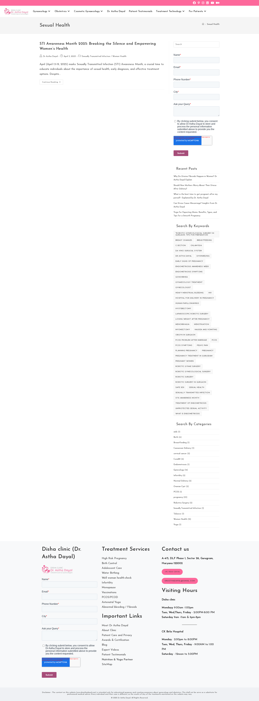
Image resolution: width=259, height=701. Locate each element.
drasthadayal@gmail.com (180, 581)
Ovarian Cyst (179, 486)
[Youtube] (213, 3)
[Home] (203, 24)
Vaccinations (109, 592)
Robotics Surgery (181, 503)
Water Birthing (110, 573)
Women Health (119, 56)
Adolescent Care (112, 568)
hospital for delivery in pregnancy (195, 298)
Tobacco (177, 514)
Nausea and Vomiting (206, 330)
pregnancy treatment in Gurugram (194, 356)
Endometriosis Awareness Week (192, 266)
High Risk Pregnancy (114, 558)
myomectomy (183, 330)
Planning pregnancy (186, 351)
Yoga (176, 525)
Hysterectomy (183, 309)
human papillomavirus (187, 303)
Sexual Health (213, 24)
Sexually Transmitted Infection (96, 56)
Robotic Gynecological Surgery (193, 372)
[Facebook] (195, 3)
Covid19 (177, 459)
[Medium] (217, 3)
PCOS (176, 492)
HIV (210, 293)
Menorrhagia (182, 324)
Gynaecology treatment (189, 282)
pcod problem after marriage (191, 340)
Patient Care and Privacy (117, 635)
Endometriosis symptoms (189, 272)
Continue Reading (52, 83)
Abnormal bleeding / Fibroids (119, 607)
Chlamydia (196, 245)
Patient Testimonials (114, 654)
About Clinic (109, 630)
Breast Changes (184, 240)
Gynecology (179, 470)
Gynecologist (183, 287)
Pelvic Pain (202, 345)
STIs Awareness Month (187, 398)
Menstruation (201, 324)
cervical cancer (180, 454)
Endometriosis (180, 465)
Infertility (178, 475)
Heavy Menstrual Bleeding (190, 293)
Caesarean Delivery (182, 448)
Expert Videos (110, 650)
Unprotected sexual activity (191, 408)
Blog (104, 645)
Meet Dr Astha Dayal (115, 625)
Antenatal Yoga (111, 602)
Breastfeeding (204, 240)
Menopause (109, 587)
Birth (176, 437)
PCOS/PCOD (110, 597)
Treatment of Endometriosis (191, 403)
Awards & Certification (115, 640)
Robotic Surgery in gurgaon (191, 382)
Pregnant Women (185, 361)
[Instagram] (204, 3)
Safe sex (180, 387)
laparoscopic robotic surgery (192, 314)
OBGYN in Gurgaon (185, 335)
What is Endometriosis (188, 414)
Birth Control (109, 563)
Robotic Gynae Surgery (188, 366)
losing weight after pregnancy (193, 319)
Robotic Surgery (184, 377)
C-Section (181, 245)
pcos (214, 340)
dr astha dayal (184, 256)
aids (175, 432)
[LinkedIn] (208, 3)
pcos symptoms (184, 345)
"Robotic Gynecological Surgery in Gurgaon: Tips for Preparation (195, 234)
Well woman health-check (117, 578)
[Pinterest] (200, 3)
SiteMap (107, 664)
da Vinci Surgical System (189, 251)
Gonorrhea (182, 277)
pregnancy (208, 351)
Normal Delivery (181, 481)
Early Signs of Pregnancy (189, 261)
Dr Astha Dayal (50, 56)
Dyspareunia (203, 256)
